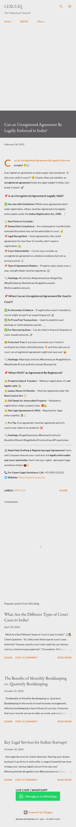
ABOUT (24, 21)
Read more (64, 657)
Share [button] (63, 490)
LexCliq (13, 6)
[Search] (61, 6)
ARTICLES (19, 490)
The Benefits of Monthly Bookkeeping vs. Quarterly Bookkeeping (35, 680)
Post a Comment (26, 657)
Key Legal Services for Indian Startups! (35, 742)
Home (7, 21)
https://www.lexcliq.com (31, 477)
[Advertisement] (38, 65)
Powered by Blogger (40, 812)
